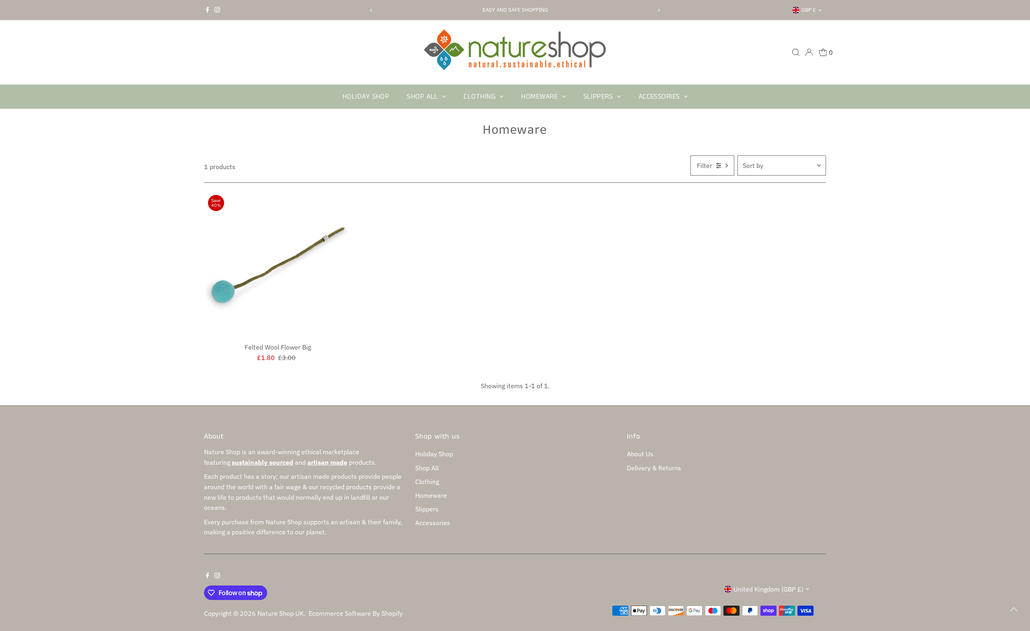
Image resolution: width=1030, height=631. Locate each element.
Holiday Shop (365, 96)
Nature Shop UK (281, 613)
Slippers (599, 96)
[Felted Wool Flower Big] (278, 265)
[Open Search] (795, 52)
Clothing (481, 96)
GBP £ (808, 9)
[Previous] (372, 10)
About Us (640, 454)
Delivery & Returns (654, 468)
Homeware (540, 96)
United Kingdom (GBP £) (768, 589)
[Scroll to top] (1014, 609)
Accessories (660, 96)
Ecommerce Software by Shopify (356, 613)
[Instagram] (217, 10)
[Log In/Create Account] (809, 52)
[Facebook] (207, 10)
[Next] (658, 10)
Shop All (423, 96)
